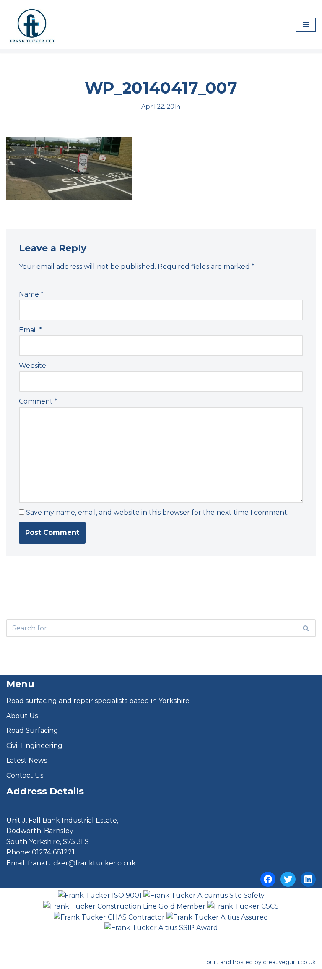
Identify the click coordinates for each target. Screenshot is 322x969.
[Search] (306, 628)
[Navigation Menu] (306, 25)
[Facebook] (267, 879)
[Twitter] (288, 879)
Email (30, 330)
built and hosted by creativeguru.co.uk (261, 962)
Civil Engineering (34, 746)
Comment (38, 401)
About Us (22, 716)
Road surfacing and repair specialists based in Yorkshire (98, 701)
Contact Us (24, 775)
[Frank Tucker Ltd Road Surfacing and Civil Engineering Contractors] (31, 25)
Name (31, 294)
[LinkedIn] (308, 879)
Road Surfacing (32, 731)
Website (32, 366)
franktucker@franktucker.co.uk (82, 863)
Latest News (26, 760)
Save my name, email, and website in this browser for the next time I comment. (157, 512)
